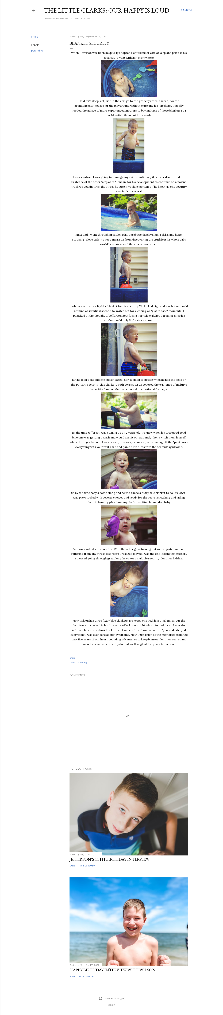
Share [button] (34, 36)
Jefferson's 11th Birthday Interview (109, 859)
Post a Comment (86, 865)
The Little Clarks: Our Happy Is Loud (106, 10)
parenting (37, 50)
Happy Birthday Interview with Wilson (113, 970)
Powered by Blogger (114, 998)
